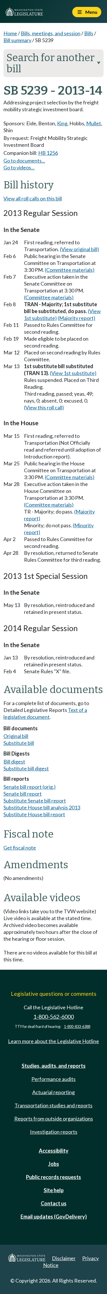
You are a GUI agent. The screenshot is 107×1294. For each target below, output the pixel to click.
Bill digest (14, 761)
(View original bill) (79, 249)
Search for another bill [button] (53, 63)
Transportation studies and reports (53, 1105)
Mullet (93, 123)
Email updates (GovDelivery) (54, 1216)
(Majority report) (76, 318)
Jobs (53, 1164)
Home (10, 33)
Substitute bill (18, 743)
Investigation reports (53, 1132)
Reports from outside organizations (53, 1118)
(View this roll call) (44, 407)
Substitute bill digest (26, 768)
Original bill (15, 736)
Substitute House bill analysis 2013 (41, 807)
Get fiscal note (19, 847)
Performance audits (53, 1079)
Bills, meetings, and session (50, 33)
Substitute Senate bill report (34, 800)
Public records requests (53, 1177)
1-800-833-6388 (77, 1026)
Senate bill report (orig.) (29, 787)
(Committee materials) (69, 270)
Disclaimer (64, 1258)
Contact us (53, 1203)
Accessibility (53, 1150)
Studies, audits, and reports (54, 1066)
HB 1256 (48, 153)
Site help (54, 1190)
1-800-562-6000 (53, 1016)
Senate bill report (22, 794)
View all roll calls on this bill (32, 198)
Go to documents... (24, 160)
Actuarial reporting (53, 1092)
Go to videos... (19, 167)
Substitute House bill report (34, 814)
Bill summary (17, 40)
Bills (88, 33)
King (62, 123)
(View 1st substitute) (73, 373)
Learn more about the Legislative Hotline (53, 1041)
